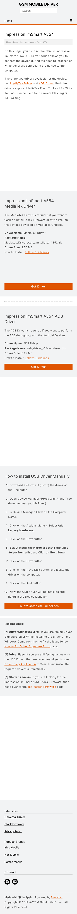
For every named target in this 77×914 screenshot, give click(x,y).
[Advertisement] (38, 145)
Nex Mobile (11, 854)
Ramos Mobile (13, 862)
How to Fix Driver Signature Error (27, 646)
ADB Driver (46, 83)
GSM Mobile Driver (38, 4)
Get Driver (38, 286)
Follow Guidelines (37, 252)
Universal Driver (14, 817)
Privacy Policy (13, 831)
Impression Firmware (42, 686)
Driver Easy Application (20, 664)
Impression (18, 42)
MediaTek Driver (21, 83)
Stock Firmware (14, 824)
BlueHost (56, 897)
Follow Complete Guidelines (38, 606)
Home (8, 42)
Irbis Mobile (11, 847)
